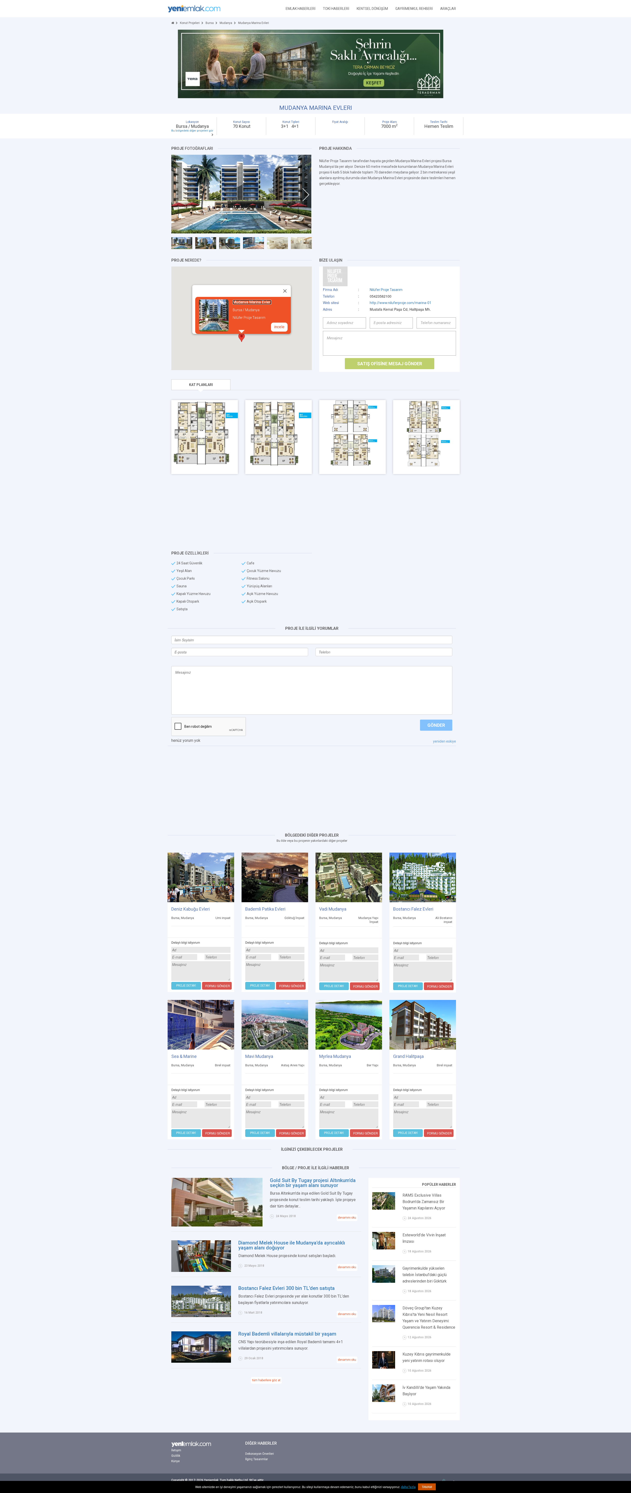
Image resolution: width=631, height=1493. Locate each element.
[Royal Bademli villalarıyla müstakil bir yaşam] (201, 1347)
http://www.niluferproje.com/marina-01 (400, 303)
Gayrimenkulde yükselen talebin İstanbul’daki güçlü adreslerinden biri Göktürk (425, 1274)
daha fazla (408, 1487)
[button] (241, 337)
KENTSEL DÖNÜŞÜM (372, 9)
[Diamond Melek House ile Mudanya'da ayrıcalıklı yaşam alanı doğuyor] (201, 1256)
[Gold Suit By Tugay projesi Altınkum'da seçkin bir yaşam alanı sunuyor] (217, 1202)
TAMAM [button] (427, 1487)
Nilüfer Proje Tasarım (386, 290)
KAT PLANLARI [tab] (201, 385)
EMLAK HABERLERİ (301, 9)
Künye (175, 1461)
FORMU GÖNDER (217, 986)
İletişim (176, 1450)
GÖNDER (436, 725)
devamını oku (347, 1217)
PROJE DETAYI (186, 985)
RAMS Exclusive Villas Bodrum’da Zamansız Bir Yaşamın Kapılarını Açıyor (424, 1201)
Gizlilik (175, 1455)
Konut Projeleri (190, 23)
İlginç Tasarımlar (256, 1459)
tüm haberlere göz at (266, 1380)
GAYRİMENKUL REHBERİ (414, 9)
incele (279, 327)
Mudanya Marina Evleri (252, 302)
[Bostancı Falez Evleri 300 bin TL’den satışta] (201, 1301)
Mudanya (226, 23)
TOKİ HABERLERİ (336, 9)
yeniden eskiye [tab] (444, 741)
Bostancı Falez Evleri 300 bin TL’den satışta (286, 1288)
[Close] (285, 291)
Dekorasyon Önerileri (259, 1453)
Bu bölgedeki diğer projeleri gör (192, 130)
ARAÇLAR (448, 9)
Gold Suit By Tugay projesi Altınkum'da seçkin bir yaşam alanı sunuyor (313, 1182)
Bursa (210, 23)
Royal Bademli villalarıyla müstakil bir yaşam (287, 1334)
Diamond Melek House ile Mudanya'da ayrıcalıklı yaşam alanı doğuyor (291, 1245)
